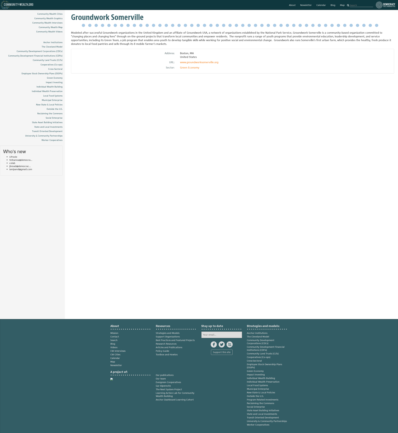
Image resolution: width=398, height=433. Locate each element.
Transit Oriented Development (263, 417)
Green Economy (189, 67)
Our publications (165, 375)
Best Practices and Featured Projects (175, 340)
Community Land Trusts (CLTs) (263, 353)
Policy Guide (162, 350)
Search (114, 340)
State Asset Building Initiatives (263, 410)
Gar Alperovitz (163, 385)
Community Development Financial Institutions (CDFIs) (266, 348)
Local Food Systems (257, 385)
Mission (114, 333)
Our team (161, 378)
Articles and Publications (169, 347)
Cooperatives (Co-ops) (258, 357)
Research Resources (166, 343)
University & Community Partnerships (267, 421)
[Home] (17, 5)
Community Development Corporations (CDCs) (260, 342)
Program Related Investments (262, 399)
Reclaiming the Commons (260, 403)
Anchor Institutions (257, 333)
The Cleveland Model (258, 336)
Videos (113, 347)
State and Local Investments (262, 413)
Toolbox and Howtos (167, 354)
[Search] (348, 5)
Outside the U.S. (255, 396)
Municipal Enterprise (258, 388)
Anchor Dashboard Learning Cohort (175, 399)
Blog (333, 5)
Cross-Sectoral (254, 360)
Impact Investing (256, 374)
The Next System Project (169, 389)
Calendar (321, 5)
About (292, 5)
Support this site (222, 352)
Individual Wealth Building (261, 378)
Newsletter (306, 5)
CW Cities (115, 354)
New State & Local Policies (261, 392)
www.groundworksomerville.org (199, 62)
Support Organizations (168, 336)
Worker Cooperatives (258, 424)
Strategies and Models (167, 333)
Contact (114, 336)
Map (342, 5)
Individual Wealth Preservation (263, 381)
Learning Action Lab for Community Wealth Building (175, 394)
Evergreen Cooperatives (168, 382)
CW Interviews (117, 350)
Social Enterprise (256, 406)
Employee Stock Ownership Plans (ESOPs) (264, 366)
